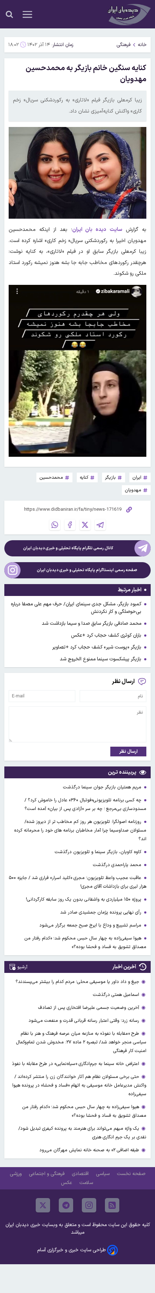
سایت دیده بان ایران (97, 229)
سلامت (86, 1183)
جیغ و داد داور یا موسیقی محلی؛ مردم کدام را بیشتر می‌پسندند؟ (77, 981)
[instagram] (89, 1205)
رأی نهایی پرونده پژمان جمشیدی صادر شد (101, 912)
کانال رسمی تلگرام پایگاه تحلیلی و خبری (68, 548)
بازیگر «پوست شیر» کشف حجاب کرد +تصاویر (96, 647)
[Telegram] (100, 524)
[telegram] (66, 1205)
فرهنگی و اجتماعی (47, 1174)
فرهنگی (123, 45)
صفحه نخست (131, 1174)
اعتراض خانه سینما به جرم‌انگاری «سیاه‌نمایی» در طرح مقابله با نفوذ (75, 1063)
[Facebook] (70, 524)
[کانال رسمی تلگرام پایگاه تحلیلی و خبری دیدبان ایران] (142, 548)
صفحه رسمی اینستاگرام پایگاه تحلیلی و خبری (87, 570)
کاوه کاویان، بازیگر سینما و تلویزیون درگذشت (99, 851)
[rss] (112, 1205)
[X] (85, 524)
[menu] (27, 14)
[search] (9, 14)
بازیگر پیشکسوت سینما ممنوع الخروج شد (100, 659)
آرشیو (22, 967)
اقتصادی (81, 1174)
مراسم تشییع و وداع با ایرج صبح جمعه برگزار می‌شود (91, 925)
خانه (142, 45)
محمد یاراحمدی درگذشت (118, 864)
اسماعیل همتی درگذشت (116, 994)
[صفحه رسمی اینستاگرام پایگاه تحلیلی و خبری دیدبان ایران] (12, 570)
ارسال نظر (128, 751)
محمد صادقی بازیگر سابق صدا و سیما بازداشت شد (91, 623)
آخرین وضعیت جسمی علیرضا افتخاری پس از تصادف (88, 1007)
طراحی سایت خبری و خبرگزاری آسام (71, 1250)
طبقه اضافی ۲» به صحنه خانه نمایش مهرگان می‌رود (89, 1150)
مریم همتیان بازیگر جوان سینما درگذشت (103, 787)
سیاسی (103, 1174)
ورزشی (16, 1174)
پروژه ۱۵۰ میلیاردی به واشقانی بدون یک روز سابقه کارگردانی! (84, 899)
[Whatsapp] (54, 524)
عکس (67, 1183)
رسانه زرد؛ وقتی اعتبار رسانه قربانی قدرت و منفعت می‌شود (83, 1020)
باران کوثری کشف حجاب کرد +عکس (106, 635)
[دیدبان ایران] (128, 14)
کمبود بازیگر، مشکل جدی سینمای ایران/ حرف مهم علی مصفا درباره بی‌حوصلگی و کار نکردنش (76, 607)
